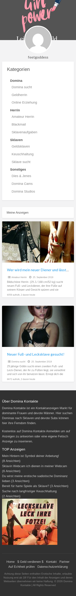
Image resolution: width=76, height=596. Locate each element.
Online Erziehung (24, 102)
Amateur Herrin (23, 117)
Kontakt (51, 562)
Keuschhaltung (23, 154)
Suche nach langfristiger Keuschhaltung (29, 491)
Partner (64, 562)
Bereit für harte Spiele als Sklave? (25, 486)
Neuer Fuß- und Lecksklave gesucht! (35, 354)
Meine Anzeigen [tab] (17, 212)
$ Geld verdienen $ (30, 562)
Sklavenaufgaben (24, 132)
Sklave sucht (21, 162)
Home (10, 562)
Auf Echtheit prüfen (21, 566)
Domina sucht (22, 87)
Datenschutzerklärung (52, 566)
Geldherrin (19, 95)
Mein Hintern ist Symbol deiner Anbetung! (30, 456)
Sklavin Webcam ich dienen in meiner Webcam (34, 466)
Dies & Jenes (21, 176)
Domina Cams (22, 184)
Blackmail (19, 124)
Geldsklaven (21, 146)
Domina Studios (23, 191)
